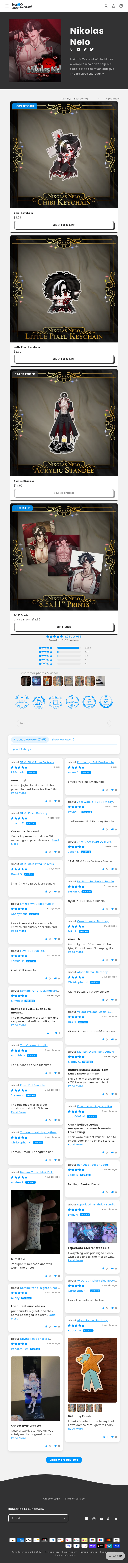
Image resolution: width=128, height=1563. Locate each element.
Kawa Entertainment (23, 1552)
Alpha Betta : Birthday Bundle (88, 974)
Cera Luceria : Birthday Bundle (88, 923)
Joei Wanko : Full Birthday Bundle (90, 803)
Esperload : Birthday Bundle (96, 1204)
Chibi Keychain (23, 213)
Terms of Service (74, 1498)
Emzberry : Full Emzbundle (95, 762)
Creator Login (51, 1498)
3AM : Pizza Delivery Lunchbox (29, 815)
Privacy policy (69, 1552)
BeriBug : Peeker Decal (93, 1165)
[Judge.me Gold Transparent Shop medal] (72, 702)
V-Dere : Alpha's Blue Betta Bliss (91, 1282)
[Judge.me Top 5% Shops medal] (106, 702)
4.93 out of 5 (73, 637)
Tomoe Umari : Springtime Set (33, 1134)
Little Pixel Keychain (27, 347)
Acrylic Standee (24, 481)
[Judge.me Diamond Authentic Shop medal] (22, 702)
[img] (64, 637)
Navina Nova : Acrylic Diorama (30, 1340)
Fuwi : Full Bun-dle (32, 951)
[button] (7, 6)
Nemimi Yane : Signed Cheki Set (34, 1289)
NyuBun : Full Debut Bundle (95, 881)
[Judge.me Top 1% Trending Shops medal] (89, 702)
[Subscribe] (64, 1518)
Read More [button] (18, 793)
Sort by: (66, 98)
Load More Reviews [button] (64, 1460)
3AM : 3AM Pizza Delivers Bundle (32, 764)
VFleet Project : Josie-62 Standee (90, 1013)
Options (64, 627)
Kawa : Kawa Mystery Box (94, 1106)
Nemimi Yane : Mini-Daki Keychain (32, 1174)
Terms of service (88, 1552)
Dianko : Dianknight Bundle (95, 1052)
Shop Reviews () (64, 739)
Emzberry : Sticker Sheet (37, 904)
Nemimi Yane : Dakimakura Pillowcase (34, 992)
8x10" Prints (21, 615)
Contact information (65, 1555)
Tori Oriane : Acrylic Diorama (29, 1047)
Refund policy (52, 1552)
